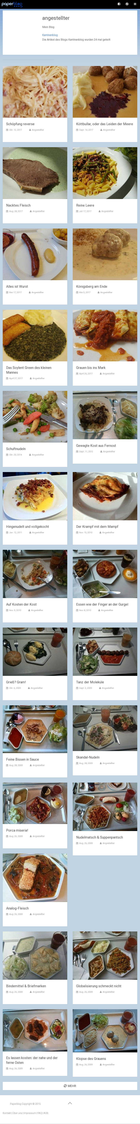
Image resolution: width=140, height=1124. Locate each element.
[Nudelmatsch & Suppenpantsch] (105, 807)
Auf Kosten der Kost (21, 604)
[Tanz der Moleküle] (105, 652)
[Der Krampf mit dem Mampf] (105, 496)
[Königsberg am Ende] (105, 255)
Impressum (30, 1113)
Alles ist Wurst (17, 286)
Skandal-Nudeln (88, 757)
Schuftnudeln (16, 449)
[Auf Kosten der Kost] (35, 574)
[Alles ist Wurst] (35, 255)
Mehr (72, 1086)
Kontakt (7, 1113)
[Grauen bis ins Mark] (105, 336)
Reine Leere (85, 205)
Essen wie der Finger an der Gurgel (102, 604)
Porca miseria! (17, 830)
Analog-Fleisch (17, 908)
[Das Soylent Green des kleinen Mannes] (35, 336)
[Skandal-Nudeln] (105, 728)
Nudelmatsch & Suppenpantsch (99, 837)
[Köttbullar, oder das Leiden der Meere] (105, 92)
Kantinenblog (50, 35)
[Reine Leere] (105, 173)
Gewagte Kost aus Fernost (96, 446)
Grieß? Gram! (16, 682)
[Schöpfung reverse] (35, 92)
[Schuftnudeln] (35, 417)
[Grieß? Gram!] (35, 652)
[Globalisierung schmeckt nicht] (105, 956)
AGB (46, 1113)
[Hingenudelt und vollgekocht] (35, 496)
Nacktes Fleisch (18, 205)
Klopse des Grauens (91, 1059)
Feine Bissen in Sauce (22, 759)
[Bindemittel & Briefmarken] (35, 956)
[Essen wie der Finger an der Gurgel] (105, 574)
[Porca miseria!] (35, 804)
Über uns (17, 1113)
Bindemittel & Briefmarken (26, 986)
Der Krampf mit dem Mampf (97, 527)
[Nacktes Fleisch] (35, 173)
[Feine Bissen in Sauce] (35, 729)
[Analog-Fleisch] (35, 878)
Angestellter (38, 130)
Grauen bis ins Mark (91, 368)
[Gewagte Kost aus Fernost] (105, 415)
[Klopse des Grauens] (105, 1031)
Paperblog (15, 1104)
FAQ (40, 1113)
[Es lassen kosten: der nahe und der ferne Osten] (35, 1031)
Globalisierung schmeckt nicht (98, 986)
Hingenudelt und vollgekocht (27, 527)
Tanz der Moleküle (90, 682)
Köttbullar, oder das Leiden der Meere (104, 124)
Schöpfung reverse (20, 124)
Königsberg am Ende (91, 286)
